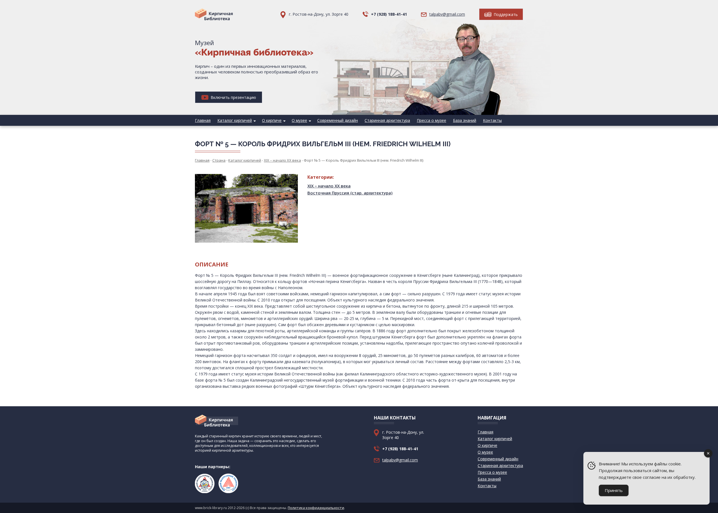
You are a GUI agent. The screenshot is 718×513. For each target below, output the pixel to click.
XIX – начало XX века (329, 186)
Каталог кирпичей (234, 120)
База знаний (464, 120)
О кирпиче (272, 120)
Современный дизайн (337, 120)
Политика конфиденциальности (316, 507)
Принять (614, 490)
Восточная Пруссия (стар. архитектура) (349, 193)
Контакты (492, 120)
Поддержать (505, 14)
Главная (203, 120)
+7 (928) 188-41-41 (389, 14)
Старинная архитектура (387, 120)
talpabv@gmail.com (447, 14)
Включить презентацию (233, 97)
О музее (299, 120)
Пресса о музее (431, 120)
